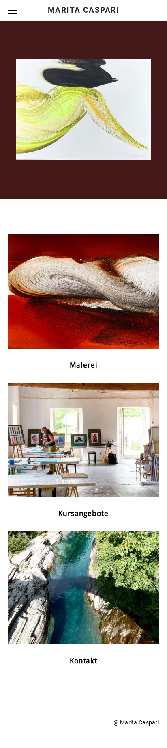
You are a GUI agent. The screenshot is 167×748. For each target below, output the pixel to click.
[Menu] (14, 10)
